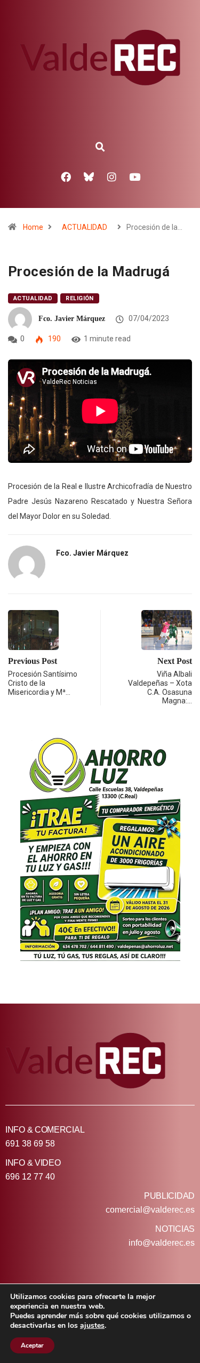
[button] (100, 147)
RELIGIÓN (80, 298)
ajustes (92, 1325)
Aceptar (32, 1345)
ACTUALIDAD (84, 227)
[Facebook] (65, 176)
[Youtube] (134, 176)
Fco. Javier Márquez (71, 319)
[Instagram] (111, 176)
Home (33, 227)
